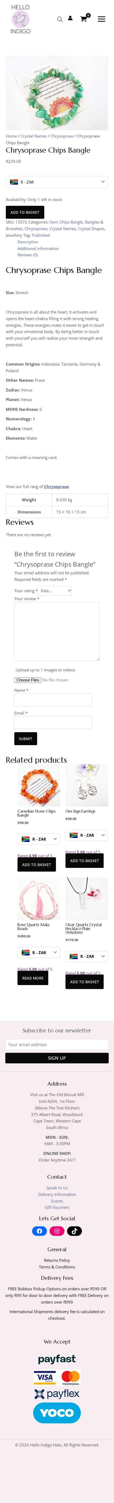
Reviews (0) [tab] (27, 254)
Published (41, 235)
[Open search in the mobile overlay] (60, 19)
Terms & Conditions (57, 1266)
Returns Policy (57, 1260)
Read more (32, 978)
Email (21, 713)
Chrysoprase (62, 136)
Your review (26, 598)
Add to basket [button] (36, 864)
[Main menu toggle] (101, 19)
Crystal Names (34, 136)
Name (21, 690)
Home (11, 136)
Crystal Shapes (91, 228)
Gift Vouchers (57, 1207)
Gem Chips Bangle (66, 222)
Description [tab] (27, 241)
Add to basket (25, 212)
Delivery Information (57, 1194)
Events (57, 1201)
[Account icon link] (70, 18)
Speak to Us (57, 1187)
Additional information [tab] (38, 248)
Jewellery (14, 235)
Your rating (26, 590)
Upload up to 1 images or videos (45, 669)
